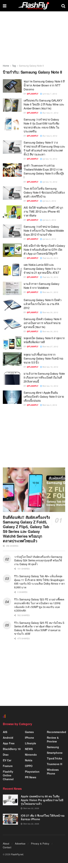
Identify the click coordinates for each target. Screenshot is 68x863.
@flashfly (32, 93)
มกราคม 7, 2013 (49, 93)
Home (6, 65)
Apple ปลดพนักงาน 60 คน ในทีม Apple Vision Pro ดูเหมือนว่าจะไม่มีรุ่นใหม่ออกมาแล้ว (42, 799)
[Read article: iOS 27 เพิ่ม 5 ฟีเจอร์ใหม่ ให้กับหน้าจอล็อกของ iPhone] (10, 819)
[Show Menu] (4, 5)
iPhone (29, 737)
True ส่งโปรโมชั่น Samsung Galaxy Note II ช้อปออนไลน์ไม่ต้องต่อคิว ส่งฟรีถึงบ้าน (44, 192)
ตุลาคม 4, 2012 (49, 201)
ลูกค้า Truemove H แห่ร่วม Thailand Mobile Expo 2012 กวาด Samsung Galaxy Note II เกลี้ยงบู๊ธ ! (44, 171)
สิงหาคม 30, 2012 (50, 312)
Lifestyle (30, 743)
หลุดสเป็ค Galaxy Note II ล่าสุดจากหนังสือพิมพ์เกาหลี (44, 340)
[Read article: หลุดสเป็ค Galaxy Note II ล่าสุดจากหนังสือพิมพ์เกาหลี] (12, 343)
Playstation (32, 771)
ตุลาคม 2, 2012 (49, 239)
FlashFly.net (17, 854)
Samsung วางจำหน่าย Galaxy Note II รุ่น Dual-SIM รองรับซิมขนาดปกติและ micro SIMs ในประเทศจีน (41, 125)
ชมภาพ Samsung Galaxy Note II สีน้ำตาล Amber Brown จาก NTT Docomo (44, 85)
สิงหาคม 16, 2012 (50, 367)
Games (29, 732)
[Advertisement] (34, 436)
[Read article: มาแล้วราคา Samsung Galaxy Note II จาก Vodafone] (12, 288)
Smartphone (55, 753)
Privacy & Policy (40, 843)
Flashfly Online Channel (8, 775)
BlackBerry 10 (12, 749)
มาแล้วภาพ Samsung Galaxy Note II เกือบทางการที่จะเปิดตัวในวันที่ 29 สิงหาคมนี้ (44, 377)
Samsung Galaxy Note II (31, 65)
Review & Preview (53, 739)
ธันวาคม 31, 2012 (50, 112)
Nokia (28, 760)
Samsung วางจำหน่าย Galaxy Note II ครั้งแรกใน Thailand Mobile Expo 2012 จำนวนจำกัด (44, 230)
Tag (14, 65)
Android (8, 737)
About (6, 843)
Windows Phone (53, 771)
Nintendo (31, 754)
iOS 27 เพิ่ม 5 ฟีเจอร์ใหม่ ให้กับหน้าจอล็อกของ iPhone (42, 817)
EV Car (7, 760)
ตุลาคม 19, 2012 (49, 159)
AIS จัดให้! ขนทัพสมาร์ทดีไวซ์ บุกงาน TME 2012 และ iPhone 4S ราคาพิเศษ (43, 211)
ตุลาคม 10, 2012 (49, 182)
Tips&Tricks (54, 758)
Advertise (20, 843)
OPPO (28, 766)
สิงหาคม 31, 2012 (50, 292)
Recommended (56, 732)
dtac (6, 754)
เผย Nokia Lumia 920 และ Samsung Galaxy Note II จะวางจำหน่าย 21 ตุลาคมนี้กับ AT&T (42, 268)
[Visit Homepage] (33, 5)
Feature (8, 766)
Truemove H (54, 764)
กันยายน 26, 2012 (50, 258)
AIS (5, 732)
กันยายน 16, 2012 (50, 277)
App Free (9, 743)
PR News (30, 777)
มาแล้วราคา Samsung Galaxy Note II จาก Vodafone (42, 286)
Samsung (53, 747)
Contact (7, 847)
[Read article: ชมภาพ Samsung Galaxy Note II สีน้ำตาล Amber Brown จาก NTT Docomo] (12, 86)
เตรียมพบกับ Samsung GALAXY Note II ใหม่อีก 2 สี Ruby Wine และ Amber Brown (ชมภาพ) (44, 104)
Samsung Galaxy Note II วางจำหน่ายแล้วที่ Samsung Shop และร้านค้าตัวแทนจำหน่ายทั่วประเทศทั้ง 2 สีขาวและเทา (44, 148)
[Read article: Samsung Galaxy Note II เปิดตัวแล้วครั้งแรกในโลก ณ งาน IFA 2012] (12, 304)
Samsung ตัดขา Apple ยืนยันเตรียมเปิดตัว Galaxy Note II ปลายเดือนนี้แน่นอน (44, 396)
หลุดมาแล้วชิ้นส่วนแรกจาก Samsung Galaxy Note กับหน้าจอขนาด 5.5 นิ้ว (43, 358)
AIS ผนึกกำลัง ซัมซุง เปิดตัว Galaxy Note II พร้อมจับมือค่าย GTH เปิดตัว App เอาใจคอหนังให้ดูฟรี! (44, 249)
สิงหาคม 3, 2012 (49, 405)
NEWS (29, 749)
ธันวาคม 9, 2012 (49, 135)
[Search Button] (63, 5)
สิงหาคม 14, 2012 (50, 386)
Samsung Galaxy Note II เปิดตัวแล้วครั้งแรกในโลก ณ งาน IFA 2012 (42, 304)
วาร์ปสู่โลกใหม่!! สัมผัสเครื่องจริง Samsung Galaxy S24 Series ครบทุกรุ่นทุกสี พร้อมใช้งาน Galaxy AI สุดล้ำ (38, 560)
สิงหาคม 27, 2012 (50, 346)
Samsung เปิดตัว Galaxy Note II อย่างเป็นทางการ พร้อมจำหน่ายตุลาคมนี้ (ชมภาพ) (42, 323)
